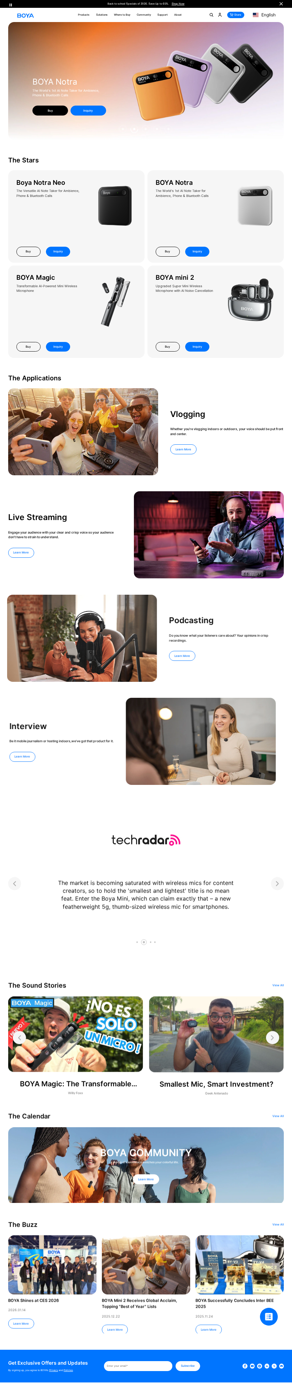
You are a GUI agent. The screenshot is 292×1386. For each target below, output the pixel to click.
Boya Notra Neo (40, 182)
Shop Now (178, 3)
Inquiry (88, 110)
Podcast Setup (60, 86)
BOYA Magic (35, 277)
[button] (123, 129)
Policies (68, 1370)
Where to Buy (122, 14)
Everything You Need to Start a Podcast (62, 95)
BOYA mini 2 (175, 277)
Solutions (102, 14)
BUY (50, 110)
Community (144, 14)
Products (83, 14)
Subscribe (188, 1366)
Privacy (53, 1370)
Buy (28, 251)
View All (278, 984)
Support (162, 14)
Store (237, 14)
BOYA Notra (174, 182)
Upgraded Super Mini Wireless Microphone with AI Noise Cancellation (184, 288)
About (178, 14)
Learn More (183, 449)
